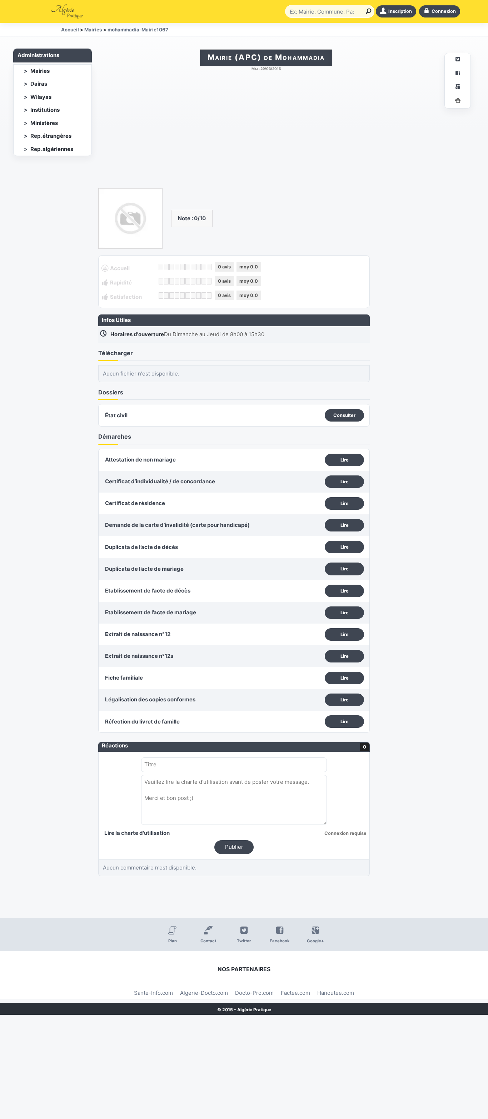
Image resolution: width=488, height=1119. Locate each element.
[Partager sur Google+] (457, 88)
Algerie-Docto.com (204, 992)
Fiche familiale (124, 677)
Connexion (444, 11)
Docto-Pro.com (254, 992)
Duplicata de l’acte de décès (141, 547)
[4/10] (177, 267)
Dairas (38, 83)
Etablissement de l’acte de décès (147, 590)
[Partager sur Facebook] (457, 74)
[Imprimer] (457, 102)
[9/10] (203, 267)
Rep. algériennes (51, 149)
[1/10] (161, 267)
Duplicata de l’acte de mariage (144, 568)
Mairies (40, 70)
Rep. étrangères (50, 135)
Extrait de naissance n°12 (137, 634)
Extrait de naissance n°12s (139, 655)
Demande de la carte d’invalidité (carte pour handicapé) (177, 524)
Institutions (45, 109)
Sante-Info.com (153, 992)
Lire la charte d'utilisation (137, 833)
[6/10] (187, 267)
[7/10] (193, 267)
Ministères (44, 123)
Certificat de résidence (135, 503)
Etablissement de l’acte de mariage (150, 612)
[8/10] (198, 267)
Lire (344, 460)
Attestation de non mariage (140, 459)
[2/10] (166, 267)
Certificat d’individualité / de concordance (160, 481)
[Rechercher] (367, 11)
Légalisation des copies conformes (150, 699)
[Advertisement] (266, 133)
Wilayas (40, 97)
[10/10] (209, 267)
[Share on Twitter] (457, 60)
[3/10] (171, 267)
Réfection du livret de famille (142, 721)
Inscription (400, 11)
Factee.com (295, 992)
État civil (116, 415)
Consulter (344, 415)
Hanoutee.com (335, 992)
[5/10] (182, 267)
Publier (234, 846)
